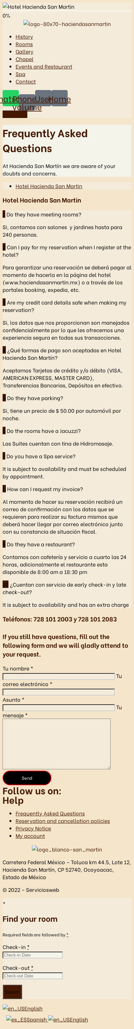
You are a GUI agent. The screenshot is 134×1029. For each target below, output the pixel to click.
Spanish (37, 1019)
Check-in (16, 946)
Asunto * (13, 699)
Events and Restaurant (44, 66)
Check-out (18, 967)
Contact (26, 81)
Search (12, 991)
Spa (20, 73)
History (24, 36)
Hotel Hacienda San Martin (49, 185)
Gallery (25, 51)
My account (30, 835)
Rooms (24, 43)
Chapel (25, 58)
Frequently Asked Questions (50, 813)
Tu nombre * (18, 668)
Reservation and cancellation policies (63, 820)
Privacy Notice (33, 828)
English (33, 1008)
